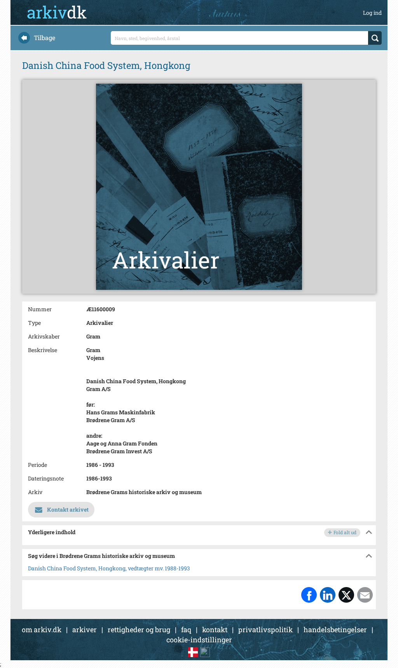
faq (186, 629)
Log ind (372, 12)
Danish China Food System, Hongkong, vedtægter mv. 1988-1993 (109, 568)
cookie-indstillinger (199, 639)
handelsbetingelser (335, 629)
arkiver (84, 629)
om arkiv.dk (41, 629)
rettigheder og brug (139, 629)
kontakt (214, 629)
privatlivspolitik (265, 629)
